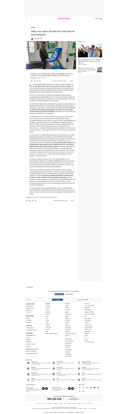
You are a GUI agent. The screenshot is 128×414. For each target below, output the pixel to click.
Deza (47, 316)
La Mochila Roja (88, 327)
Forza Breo (67, 351)
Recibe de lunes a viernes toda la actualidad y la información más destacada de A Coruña (66, 374)
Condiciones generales (70, 412)
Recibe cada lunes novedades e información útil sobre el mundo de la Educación (40, 368)
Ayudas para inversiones (32, 353)
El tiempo (67, 335)
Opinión (67, 316)
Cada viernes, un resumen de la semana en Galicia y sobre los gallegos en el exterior (41, 374)
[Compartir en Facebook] (37, 81)
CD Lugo (67, 347)
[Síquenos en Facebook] (79, 387)
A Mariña (48, 307)
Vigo (47, 331)
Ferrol (47, 318)
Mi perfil (28, 318)
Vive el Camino (88, 325)
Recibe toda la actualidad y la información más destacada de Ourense (92, 379)
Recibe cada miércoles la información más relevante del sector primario (66, 368)
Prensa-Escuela (79, 403)
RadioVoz (61, 403)
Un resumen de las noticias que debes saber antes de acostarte (65, 362)
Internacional (68, 314)
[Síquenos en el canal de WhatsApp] (79, 391)
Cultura (67, 322)
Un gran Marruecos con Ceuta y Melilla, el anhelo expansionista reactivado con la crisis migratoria (89, 61)
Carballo (48, 314)
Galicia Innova (88, 329)
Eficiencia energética (31, 351)
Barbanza (48, 312)
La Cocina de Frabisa (90, 314)
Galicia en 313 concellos (51, 333)
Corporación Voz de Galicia (41, 403)
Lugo (47, 322)
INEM (36, 197)
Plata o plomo (88, 318)
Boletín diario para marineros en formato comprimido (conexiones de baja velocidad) (90, 368)
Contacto (28, 346)
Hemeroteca (29, 310)
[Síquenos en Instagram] (87, 387)
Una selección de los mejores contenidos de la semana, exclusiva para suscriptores (91, 362)
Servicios (28, 337)
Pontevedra (48, 327)
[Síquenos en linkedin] (90, 387)
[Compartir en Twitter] (40, 81)
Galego (86, 299)
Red (86, 316)
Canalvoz (69, 403)
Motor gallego (68, 356)
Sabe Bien (87, 307)
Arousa (47, 309)
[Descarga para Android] (46, 388)
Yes (85, 337)
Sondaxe (65, 403)
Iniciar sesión (69, 294)
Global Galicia (88, 309)
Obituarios (67, 331)
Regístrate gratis (59, 294)
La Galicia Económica (70, 333)
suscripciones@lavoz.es (74, 399)
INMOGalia (28, 342)
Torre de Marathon (69, 341)
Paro (33, 197)
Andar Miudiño (68, 349)
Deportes (67, 318)
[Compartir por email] (34, 81)
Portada (67, 305)
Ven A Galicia (88, 320)
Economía (67, 309)
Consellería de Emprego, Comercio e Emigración (47, 197)
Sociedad (67, 320)
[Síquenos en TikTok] (98, 387)
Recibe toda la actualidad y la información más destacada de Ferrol (92, 374)
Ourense (48, 325)
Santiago (48, 329)
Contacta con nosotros (31, 330)
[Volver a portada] (64, 18)
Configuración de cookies (79, 412)
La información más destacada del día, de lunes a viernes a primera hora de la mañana (41, 362)
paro (54, 86)
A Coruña (48, 305)
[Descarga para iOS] (43, 388)
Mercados (87, 333)
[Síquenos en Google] (83, 391)
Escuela (86, 339)
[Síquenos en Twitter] (83, 387)
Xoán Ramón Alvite (38, 38)
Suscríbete (28, 312)
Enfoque (87, 322)
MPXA (84, 403)
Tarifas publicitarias (30, 335)
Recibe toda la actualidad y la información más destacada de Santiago (41, 379)
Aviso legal (46, 412)
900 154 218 (54, 399)
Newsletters (29, 320)
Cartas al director (30, 327)
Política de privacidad (53, 412)
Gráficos (67, 325)
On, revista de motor (89, 342)
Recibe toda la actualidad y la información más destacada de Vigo (66, 379)
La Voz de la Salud (89, 305)
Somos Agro (68, 327)
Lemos (47, 320)
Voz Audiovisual (55, 403)
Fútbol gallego (68, 354)
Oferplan (28, 339)
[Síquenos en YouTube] (94, 387)
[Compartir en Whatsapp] (32, 81)
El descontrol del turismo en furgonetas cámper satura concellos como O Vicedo (87, 69)
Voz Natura (74, 403)
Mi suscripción (29, 306)
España (67, 312)
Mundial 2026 (68, 339)
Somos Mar (67, 329)
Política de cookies (61, 412)
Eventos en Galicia (30, 344)
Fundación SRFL (49, 403)
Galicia (66, 307)
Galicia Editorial (88, 403)
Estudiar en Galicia (89, 312)
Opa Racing (68, 345)
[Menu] (27, 18)
